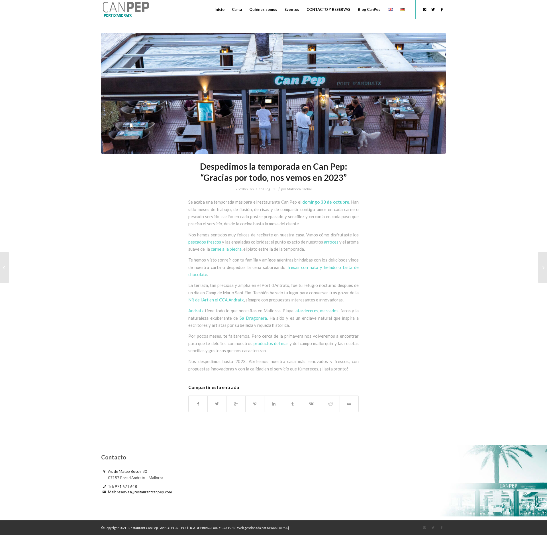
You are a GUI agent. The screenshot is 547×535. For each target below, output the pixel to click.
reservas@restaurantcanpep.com (144, 492)
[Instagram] (424, 9)
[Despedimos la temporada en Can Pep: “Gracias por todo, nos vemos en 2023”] (273, 93)
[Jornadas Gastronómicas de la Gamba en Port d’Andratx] (4, 267)
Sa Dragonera (253, 318)
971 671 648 (126, 486)
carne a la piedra (226, 249)
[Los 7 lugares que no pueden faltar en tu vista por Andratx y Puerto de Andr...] (542, 267)
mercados (329, 310)
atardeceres (306, 310)
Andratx (196, 310)
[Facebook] (441, 9)
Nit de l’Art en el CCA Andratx (216, 299)
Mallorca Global (299, 189)
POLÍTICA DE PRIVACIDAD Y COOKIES (208, 528)
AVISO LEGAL (170, 528)
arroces (330, 241)
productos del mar (271, 343)
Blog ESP (269, 189)
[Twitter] (433, 9)
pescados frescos (204, 241)
